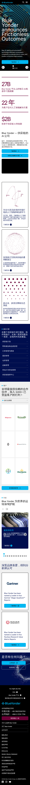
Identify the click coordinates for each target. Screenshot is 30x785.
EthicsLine (5, 751)
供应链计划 (6, 341)
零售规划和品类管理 (9, 346)
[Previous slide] (3, 509)
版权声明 (5, 744)
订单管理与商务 (8, 351)
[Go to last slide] (3, 67)
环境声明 (5, 767)
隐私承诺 (5, 735)
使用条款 (5, 741)
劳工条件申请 (6, 757)
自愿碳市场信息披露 (8, 773)
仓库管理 (5, 360)
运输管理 (5, 365)
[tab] (13, 68)
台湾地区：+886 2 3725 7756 (13, 714)
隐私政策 (5, 738)
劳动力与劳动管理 (9, 370)
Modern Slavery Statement (9, 754)
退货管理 (5, 356)
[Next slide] (26, 67)
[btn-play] (15, 166)
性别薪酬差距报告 (8, 760)
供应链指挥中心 (8, 375)
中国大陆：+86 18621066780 (14, 711)
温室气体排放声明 (8, 770)
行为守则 (5, 748)
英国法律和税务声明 (8, 764)
